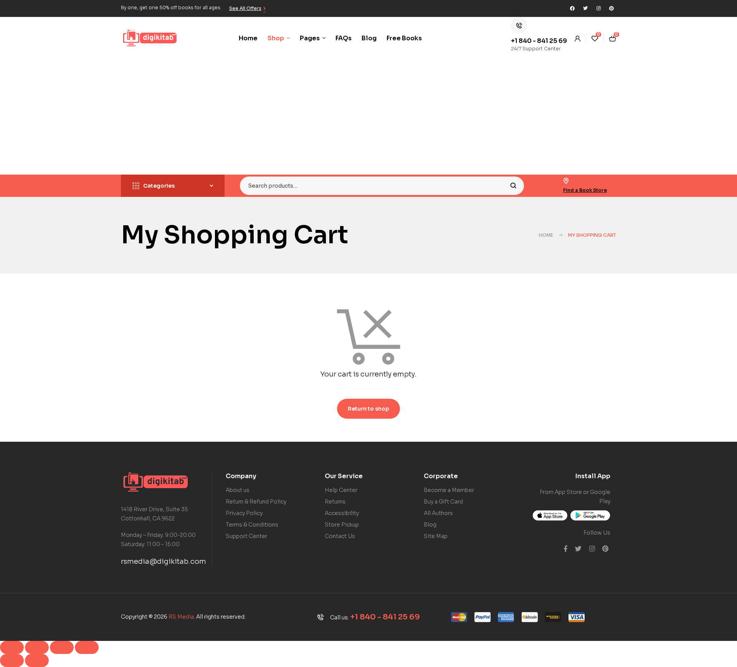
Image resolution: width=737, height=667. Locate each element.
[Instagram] (598, 8)
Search (513, 186)
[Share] (62, 647)
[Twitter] (585, 8)
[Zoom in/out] (12, 647)
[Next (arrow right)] (37, 660)
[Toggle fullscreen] (37, 647)
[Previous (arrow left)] (12, 660)
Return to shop (368, 408)
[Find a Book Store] (566, 181)
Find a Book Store (585, 190)
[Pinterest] (611, 8)
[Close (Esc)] (87, 647)
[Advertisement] (368, 117)
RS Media (181, 616)
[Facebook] (572, 8)
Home (546, 235)
